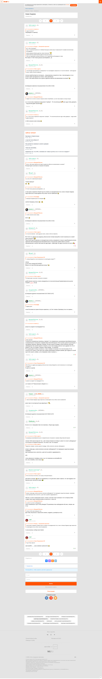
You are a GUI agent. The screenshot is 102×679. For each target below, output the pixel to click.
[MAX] (49, 561)
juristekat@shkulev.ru (65, 669)
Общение (27, 10)
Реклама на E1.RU (56, 638)
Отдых (31, 10)
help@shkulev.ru (35, 670)
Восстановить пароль (51, 587)
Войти (51, 583)
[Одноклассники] (52, 561)
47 (30, 519)
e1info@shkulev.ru (56, 669)
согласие (67, 4)
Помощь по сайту (30, 640)
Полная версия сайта (31, 638)
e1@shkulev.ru (41, 668)
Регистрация (51, 591)
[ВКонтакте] (46, 561)
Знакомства (36, 10)
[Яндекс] (51, 598)
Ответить (28, 35)
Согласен (73, 5)
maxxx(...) (31, 93)
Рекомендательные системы (31, 671)
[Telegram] (55, 561)
